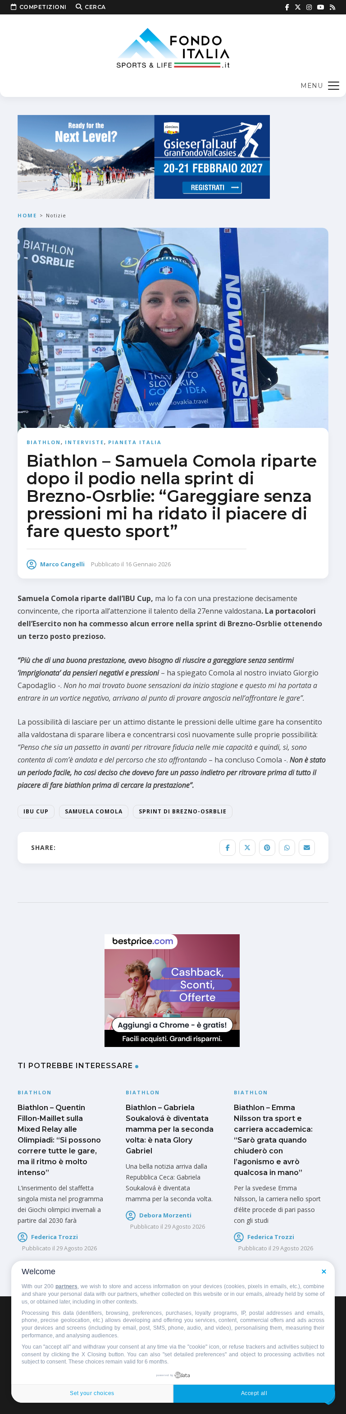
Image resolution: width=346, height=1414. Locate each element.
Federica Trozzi (54, 1237)
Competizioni (43, 7)
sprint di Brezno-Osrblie (183, 811)
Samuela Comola (94, 811)
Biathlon (44, 442)
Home (27, 215)
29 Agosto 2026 (76, 1248)
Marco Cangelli (62, 564)
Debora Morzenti (165, 1215)
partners (66, 1286)
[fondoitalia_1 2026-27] (144, 156)
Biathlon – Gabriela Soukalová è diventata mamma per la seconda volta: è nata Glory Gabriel (170, 1129)
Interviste (84, 442)
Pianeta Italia (135, 442)
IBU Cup (36, 811)
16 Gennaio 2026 (148, 564)
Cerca (95, 7)
